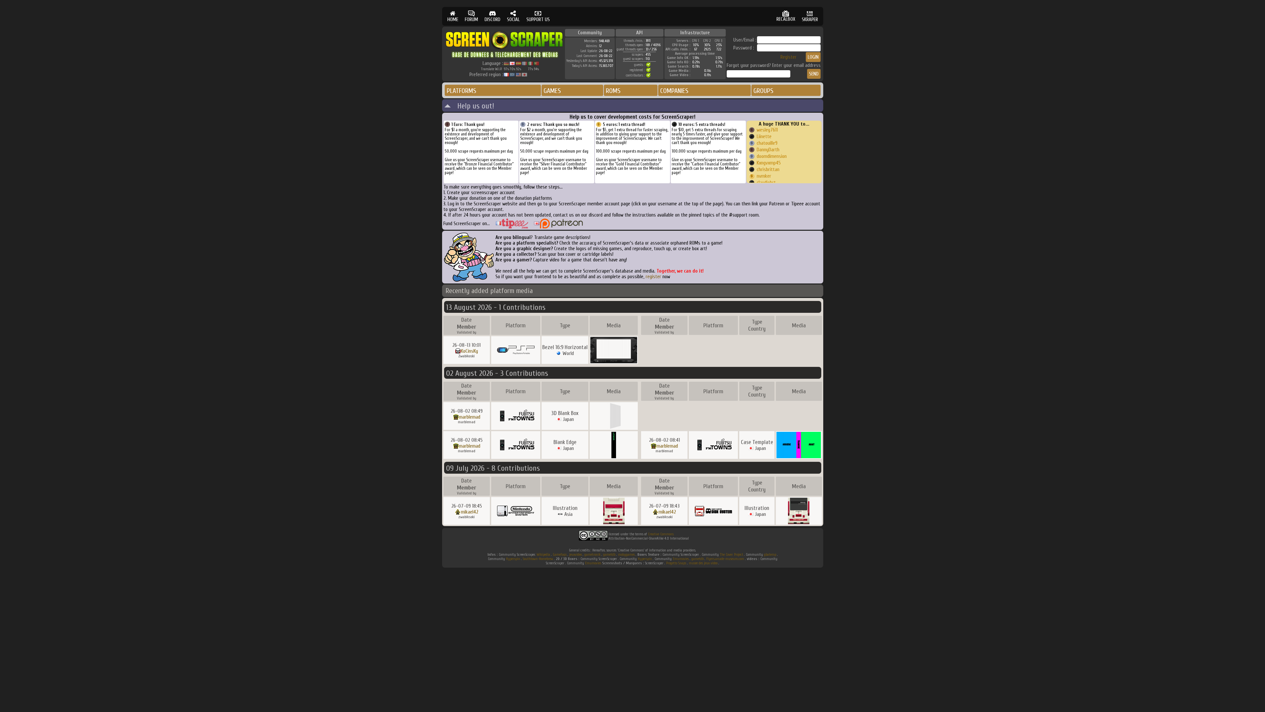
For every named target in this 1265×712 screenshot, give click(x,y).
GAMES (552, 90)
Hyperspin (513, 559)
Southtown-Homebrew (538, 559)
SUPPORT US (538, 19)
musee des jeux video (703, 563)
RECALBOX (785, 19)
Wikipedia (543, 554)
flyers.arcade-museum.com (725, 559)
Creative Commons (661, 534)
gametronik (592, 554)
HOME (452, 19)
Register (788, 57)
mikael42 (469, 512)
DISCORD (492, 19)
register (653, 277)
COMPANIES (674, 91)
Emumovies (681, 559)
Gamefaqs (560, 554)
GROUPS (763, 91)
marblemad (469, 417)
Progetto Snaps (676, 563)
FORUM (471, 19)
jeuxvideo (575, 554)
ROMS (613, 90)
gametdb (609, 554)
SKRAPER (810, 19)
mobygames (626, 554)
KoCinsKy (469, 351)
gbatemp (770, 554)
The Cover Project (731, 554)
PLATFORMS (461, 90)
